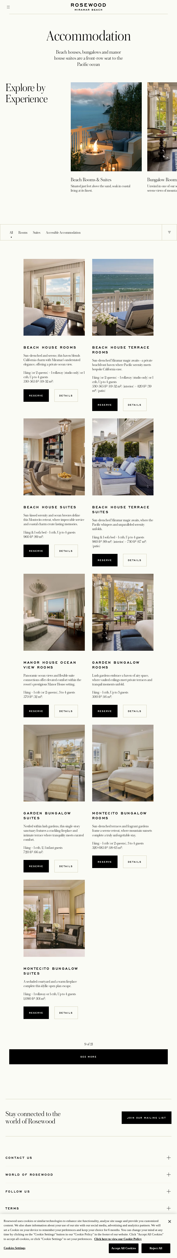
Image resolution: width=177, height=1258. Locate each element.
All (11, 232)
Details (66, 395)
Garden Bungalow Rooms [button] (116, 665)
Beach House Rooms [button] (50, 347)
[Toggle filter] (169, 232)
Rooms (22, 232)
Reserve (36, 395)
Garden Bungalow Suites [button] (47, 815)
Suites (36, 232)
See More (88, 1056)
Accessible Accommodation (63, 232)
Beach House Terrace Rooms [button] (121, 350)
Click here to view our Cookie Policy (118, 1239)
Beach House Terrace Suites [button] (121, 509)
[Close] (170, 1221)
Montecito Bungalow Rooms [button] (119, 815)
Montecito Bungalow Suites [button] (51, 971)
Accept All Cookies (123, 1248)
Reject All (156, 1248)
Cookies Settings (14, 1248)
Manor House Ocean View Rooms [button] (50, 665)
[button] (169, 232)
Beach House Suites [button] (50, 507)
